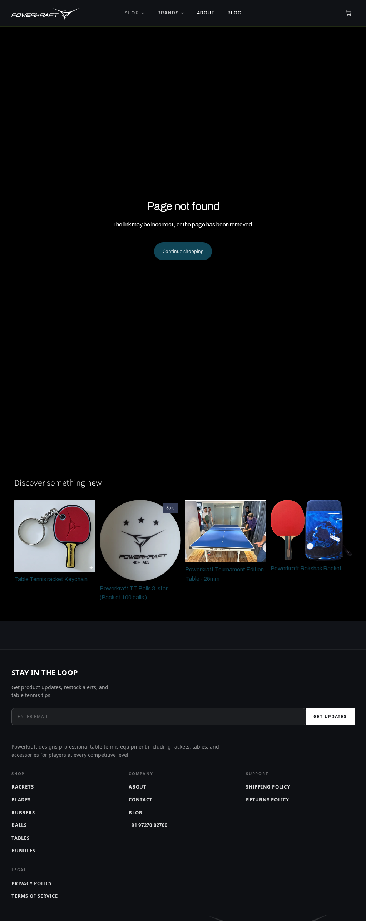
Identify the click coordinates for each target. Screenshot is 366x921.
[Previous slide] (22, 536)
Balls (19, 825)
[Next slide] (87, 536)
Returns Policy (267, 799)
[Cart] (348, 13)
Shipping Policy (268, 787)
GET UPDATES (330, 716)
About (206, 12)
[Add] (84, 560)
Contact (140, 799)
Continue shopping (183, 251)
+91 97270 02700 (148, 825)
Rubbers (23, 812)
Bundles (23, 850)
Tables (20, 838)
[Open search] (337, 13)
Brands (168, 12)
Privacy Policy (31, 883)
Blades (21, 799)
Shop (131, 12)
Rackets (22, 787)
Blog (235, 12)
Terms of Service (34, 896)
